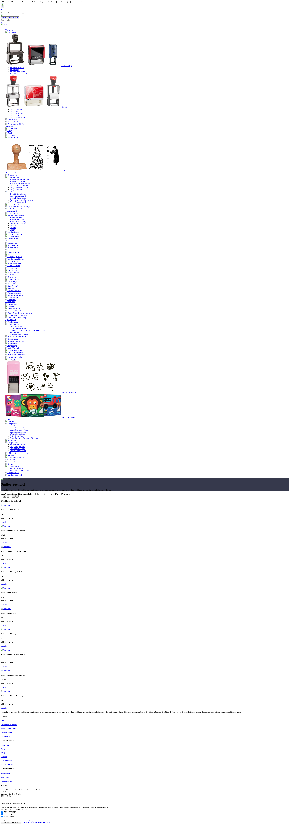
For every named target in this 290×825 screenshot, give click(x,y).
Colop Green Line (16, 113)
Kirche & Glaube (13, 266)
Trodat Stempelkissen (17, 445)
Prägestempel (12, 346)
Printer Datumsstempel (18, 198)
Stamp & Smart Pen (17, 219)
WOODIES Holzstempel (16, 355)
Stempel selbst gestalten (10, 17)
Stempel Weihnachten (15, 295)
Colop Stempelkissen (17, 447)
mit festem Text (13, 204)
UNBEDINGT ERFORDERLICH (16, 810)
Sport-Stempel (12, 286)
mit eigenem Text (13, 177)
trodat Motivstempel (68, 393)
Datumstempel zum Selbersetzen (21, 200)
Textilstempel (12, 359)
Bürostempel (12, 343)
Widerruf (4, 757)
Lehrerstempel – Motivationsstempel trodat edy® (27, 330)
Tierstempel (11, 300)
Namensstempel (13, 272)
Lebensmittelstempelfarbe (19, 432)
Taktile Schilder (13, 466)
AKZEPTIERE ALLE (29, 823)
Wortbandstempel (13, 309)
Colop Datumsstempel (18, 196)
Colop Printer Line (16, 109)
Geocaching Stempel (15, 234)
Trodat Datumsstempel (18, 194)
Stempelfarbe (12, 424)
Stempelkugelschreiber (15, 215)
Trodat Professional (17, 68)
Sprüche (10, 288)
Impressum (5, 745)
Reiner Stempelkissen (17, 449)
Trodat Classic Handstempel (20, 183)
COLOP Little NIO (14, 350)
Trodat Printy (14, 70)
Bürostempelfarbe (16, 426)
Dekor (9, 250)
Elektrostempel (12, 339)
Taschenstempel (13, 213)
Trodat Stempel (66, 66)
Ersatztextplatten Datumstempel (18, 207)
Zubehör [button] (8, 419)
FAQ (3, 721)
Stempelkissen (12, 443)
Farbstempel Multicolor (15, 124)
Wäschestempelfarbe (17, 434)
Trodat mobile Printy (17, 72)
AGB (3, 753)
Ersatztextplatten (13, 122)
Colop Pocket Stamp (17, 117)
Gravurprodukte (13, 473)
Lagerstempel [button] (10, 302)
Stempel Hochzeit (13, 293)
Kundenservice (6, 781)
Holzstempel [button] (9, 126)
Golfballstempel (13, 239)
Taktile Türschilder (16, 468)
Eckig (9, 131)
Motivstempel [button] (10, 241)
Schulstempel (12, 282)
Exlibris (64, 171)
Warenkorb (5, 777)
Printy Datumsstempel (18, 202)
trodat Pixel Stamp (68, 417)
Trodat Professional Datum (19, 179)
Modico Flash (12, 120)
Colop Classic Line (17, 115)
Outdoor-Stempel (13, 279)
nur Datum (11, 192)
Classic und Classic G (18, 224)
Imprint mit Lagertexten (16, 311)
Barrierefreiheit (6, 761)
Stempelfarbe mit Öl (17, 428)
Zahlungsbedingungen (9, 728)
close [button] (3, 800)
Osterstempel (12, 277)
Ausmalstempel (13, 245)
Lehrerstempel (12, 268)
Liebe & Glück (12, 270)
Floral (9, 254)
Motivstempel (12, 243)
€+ (14, 496)
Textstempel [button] (9, 30)
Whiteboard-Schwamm (15, 457)
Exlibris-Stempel (13, 252)
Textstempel (11, 32)
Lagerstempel (12, 304)
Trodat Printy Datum (17, 181)
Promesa (13, 228)
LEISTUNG (8, 814)
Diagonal (13, 226)
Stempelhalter (12, 440)
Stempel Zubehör (13, 137)
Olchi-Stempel (12, 275)
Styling (12, 230)
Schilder (10, 464)
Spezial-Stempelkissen (18, 451)
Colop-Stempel (66, 107)
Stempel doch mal (14, 291)
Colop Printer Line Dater (19, 188)
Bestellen (4, 522)
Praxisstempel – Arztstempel (20, 328)
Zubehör (10, 421)
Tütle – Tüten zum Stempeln (17, 453)
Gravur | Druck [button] (10, 460)
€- (4, 496)
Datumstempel (12, 175)
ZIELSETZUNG (10, 812)
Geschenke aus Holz (14, 475)
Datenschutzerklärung (26, 821)
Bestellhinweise (6, 732)
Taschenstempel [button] (11, 211)
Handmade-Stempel (14, 263)
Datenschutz (5, 749)
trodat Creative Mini (14, 357)
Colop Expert (15, 111)
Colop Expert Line (16, 190)
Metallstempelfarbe (17, 436)
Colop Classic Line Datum (19, 185)
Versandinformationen (9, 725)
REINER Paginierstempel (16, 337)
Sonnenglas (11, 455)
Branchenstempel (13, 324)
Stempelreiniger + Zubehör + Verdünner (24, 438)
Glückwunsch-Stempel (15, 259)
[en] (2, 6)
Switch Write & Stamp (18, 222)
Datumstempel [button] (10, 173)
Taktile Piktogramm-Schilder (20, 470)
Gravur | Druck (13, 462)
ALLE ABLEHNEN (45, 823)
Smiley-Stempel (13, 284)
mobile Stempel (13, 236)
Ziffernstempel (12, 306)
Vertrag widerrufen (7, 764)
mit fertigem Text (13, 135)
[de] (2, 4)
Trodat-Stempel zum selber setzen (19, 313)
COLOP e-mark (13, 348)
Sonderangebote (16, 217)
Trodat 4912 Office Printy (16, 318)
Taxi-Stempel (14, 332)
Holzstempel (12, 128)
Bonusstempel (12, 248)
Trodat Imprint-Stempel (18, 74)
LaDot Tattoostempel (15, 352)
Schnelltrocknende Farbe (19, 430)
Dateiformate (5, 736)
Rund (9, 133)
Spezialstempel (12, 322)
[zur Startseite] (2, 15)
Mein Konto (5, 773)
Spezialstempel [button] (10, 320)
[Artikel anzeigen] (6, 505)
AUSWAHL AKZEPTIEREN (11, 823)
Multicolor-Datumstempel (16, 209)
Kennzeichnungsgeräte (15, 341)
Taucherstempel (13, 232)
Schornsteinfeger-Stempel (19, 334)
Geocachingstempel (14, 257)
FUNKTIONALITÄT (12, 817)
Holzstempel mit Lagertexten (17, 315)
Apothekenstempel (16, 326)
